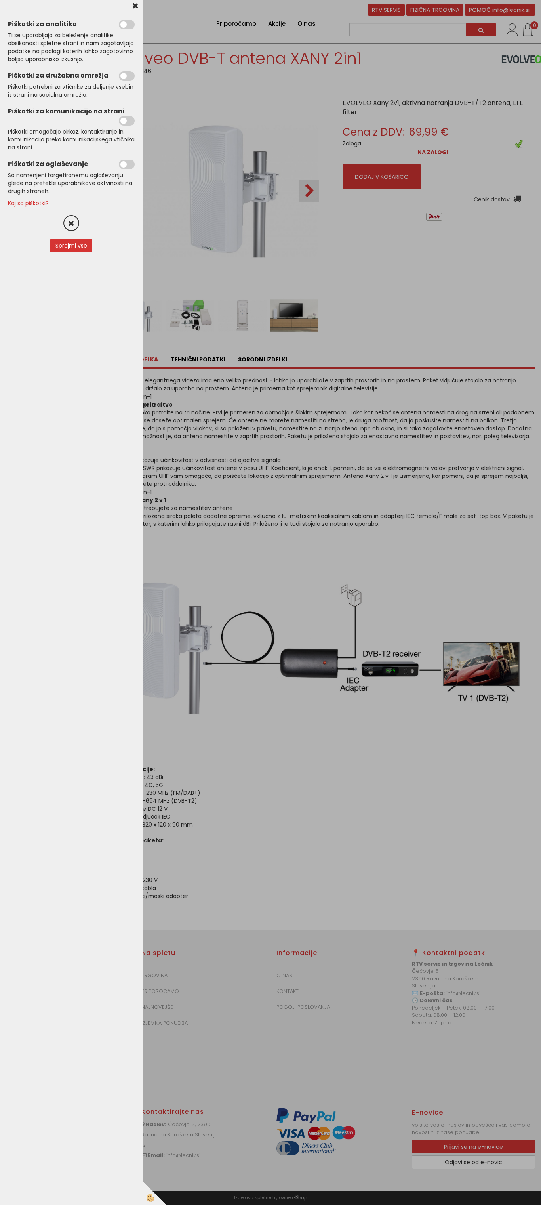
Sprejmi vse (71, 246)
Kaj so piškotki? (28, 203)
